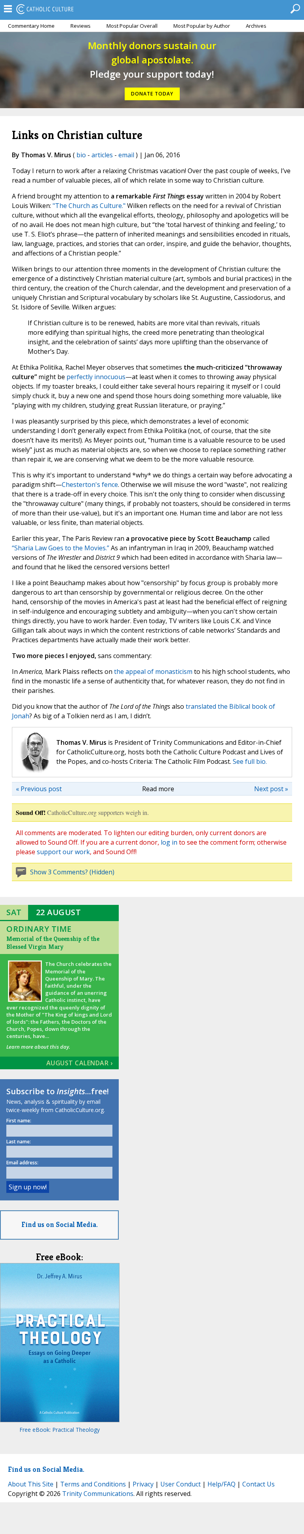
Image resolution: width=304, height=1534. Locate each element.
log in (169, 842)
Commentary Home (31, 25)
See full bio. (250, 761)
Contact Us (258, 1484)
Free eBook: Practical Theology (59, 1429)
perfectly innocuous (95, 376)
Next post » (271, 788)
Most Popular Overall (132, 25)
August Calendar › (79, 1063)
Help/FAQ (221, 1484)
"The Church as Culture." (89, 205)
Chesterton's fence (90, 484)
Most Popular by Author (201, 25)
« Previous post (39, 788)
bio (81, 155)
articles (102, 155)
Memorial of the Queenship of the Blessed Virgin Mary (52, 943)
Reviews (80, 25)
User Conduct (180, 1484)
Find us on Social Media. (59, 1224)
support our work (63, 851)
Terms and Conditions (93, 1484)
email (126, 155)
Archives (256, 25)
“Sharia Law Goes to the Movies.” (60, 548)
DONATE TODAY (152, 93)
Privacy (143, 1484)
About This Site (30, 1484)
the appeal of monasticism (153, 671)
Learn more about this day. (38, 1046)
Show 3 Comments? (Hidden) (72, 872)
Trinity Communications (97, 1493)
